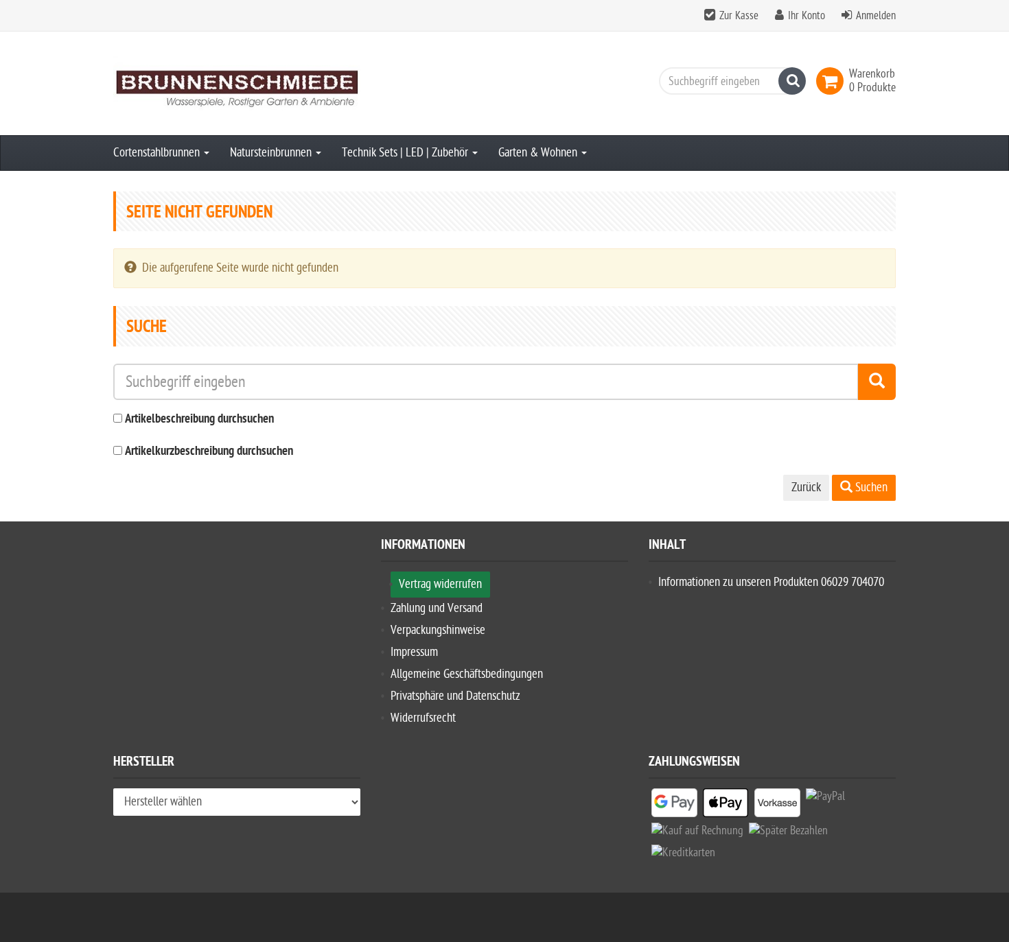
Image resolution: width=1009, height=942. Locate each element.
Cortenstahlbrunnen (157, 152)
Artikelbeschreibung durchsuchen (199, 419)
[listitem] (674, 805)
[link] (832, 81)
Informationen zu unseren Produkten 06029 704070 (771, 582)
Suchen (870, 487)
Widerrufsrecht (423, 718)
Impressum (414, 652)
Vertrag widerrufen (440, 584)
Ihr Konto (806, 16)
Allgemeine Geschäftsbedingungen (467, 674)
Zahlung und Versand (437, 608)
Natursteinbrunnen (272, 152)
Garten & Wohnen (539, 152)
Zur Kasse (738, 16)
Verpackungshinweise (438, 630)
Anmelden (876, 16)
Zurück (806, 487)
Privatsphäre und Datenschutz (455, 696)
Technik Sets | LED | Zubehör (406, 152)
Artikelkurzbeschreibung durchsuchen (209, 452)
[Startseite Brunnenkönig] (236, 83)
